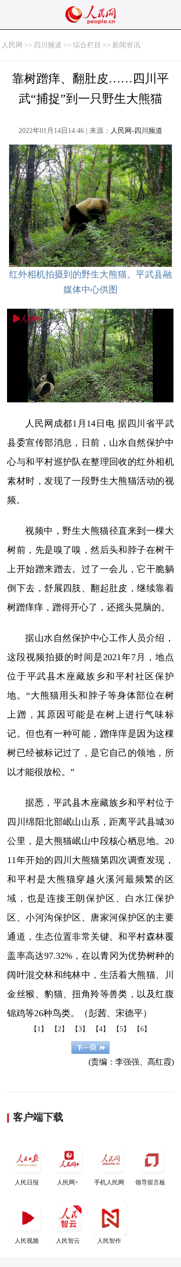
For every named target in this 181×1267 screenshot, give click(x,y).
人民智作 (109, 1240)
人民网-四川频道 (136, 130)
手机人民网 (109, 1182)
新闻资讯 (126, 45)
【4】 (101, 1029)
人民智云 (68, 1240)
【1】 (39, 1029)
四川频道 (48, 45)
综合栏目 (87, 45)
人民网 (12, 45)
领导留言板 (150, 1182)
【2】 (59, 1029)
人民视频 (27, 1240)
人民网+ (67, 1182)
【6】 (142, 1029)
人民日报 (27, 1182)
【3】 (80, 1029)
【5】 (121, 1029)
